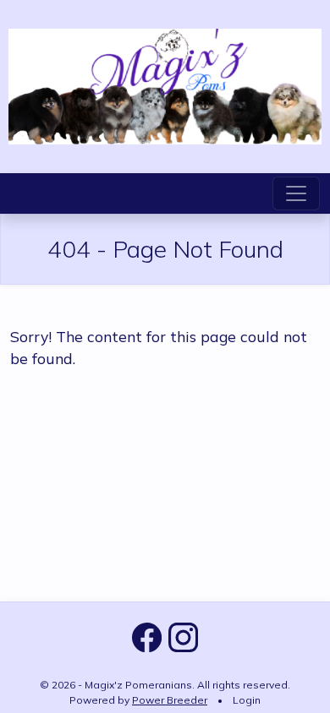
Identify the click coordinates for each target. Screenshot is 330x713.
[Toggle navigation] (296, 193)
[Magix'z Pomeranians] (165, 84)
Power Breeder (169, 700)
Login (247, 700)
